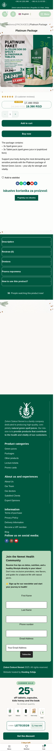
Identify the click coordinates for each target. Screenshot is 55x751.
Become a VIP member (16, 527)
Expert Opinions (12, 500)
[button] (17, 183)
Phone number (26, 624)
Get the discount (26, 736)
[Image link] (26, 410)
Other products (12, 458)
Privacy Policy (11, 518)
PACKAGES (22, 24)
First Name (26, 596)
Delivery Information (14, 522)
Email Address (26, 638)
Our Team (9, 486)
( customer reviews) (25, 97)
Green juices (11, 449)
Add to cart (26, 123)
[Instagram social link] (11, 541)
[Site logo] (4, 4)
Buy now (26, 134)
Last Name (26, 610)
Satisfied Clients (12, 496)
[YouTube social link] (16, 541)
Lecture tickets (11, 463)
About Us (9, 481)
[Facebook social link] (7, 541)
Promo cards (11, 468)
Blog (7, 532)
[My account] (13, 14)
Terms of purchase (13, 513)
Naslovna (10, 24)
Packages (9, 453)
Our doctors (10, 491)
